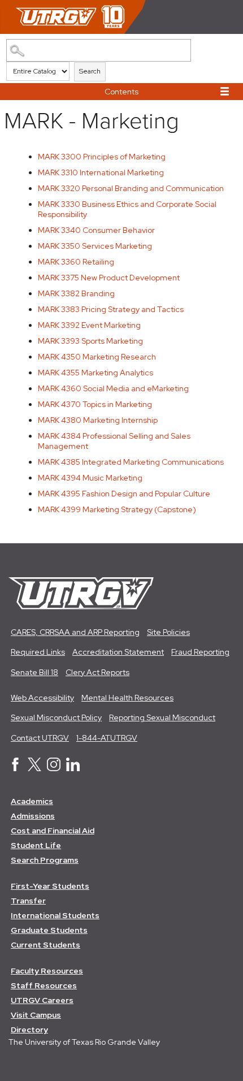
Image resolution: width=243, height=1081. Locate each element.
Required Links (38, 652)
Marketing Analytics (95, 372)
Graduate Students (49, 930)
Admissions (33, 816)
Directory (29, 1029)
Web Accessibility (42, 698)
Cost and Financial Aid (52, 830)
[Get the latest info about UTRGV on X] (34, 768)
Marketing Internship (98, 420)
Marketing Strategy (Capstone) (117, 509)
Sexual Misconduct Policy (56, 717)
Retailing (76, 262)
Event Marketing (89, 325)
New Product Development (109, 278)
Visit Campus (36, 1015)
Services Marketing (95, 246)
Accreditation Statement (118, 652)
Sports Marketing (90, 341)
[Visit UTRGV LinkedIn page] (73, 768)
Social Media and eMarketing (113, 388)
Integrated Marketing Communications (131, 462)
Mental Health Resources (127, 698)
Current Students (45, 945)
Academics (32, 801)
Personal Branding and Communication (131, 188)
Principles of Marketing (102, 157)
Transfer (28, 900)
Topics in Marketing (95, 404)
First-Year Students (50, 886)
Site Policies (168, 632)
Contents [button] (121, 92)
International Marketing (101, 172)
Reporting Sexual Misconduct (162, 717)
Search (90, 71)
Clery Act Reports (97, 672)
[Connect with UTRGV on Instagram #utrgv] (53, 768)
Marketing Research (97, 357)
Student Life (36, 845)
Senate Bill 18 (34, 672)
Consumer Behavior (96, 230)
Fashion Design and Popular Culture (124, 493)
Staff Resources (44, 985)
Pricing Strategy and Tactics (111, 309)
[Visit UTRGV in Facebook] (15, 768)
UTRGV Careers (42, 1000)
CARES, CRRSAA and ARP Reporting (75, 632)
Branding (76, 293)
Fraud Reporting (200, 652)
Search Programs (45, 860)
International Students (55, 915)
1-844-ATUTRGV (106, 738)
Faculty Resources (47, 971)
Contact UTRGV (40, 738)
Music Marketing (90, 478)
